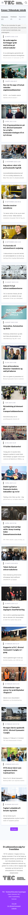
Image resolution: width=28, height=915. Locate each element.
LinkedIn (14, 908)
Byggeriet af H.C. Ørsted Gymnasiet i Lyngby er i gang (13, 649)
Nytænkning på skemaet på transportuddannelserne (13, 408)
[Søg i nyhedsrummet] (26, 2)
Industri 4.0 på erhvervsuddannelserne (12, 287)
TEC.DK (14, 904)
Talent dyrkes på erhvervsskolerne (10, 568)
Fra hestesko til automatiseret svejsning (13, 247)
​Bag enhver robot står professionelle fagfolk (12, 166)
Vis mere (14, 829)
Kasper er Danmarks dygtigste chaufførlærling (14, 608)
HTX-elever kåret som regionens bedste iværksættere (12, 770)
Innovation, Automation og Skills (13, 327)
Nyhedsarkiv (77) (4, 18)
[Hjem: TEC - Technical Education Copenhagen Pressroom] (13, 2)
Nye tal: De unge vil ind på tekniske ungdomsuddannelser (13, 87)
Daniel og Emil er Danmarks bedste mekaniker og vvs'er (11, 489)
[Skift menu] (2, 2)
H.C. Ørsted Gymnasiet (14, 906)
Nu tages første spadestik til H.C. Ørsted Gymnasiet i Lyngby (13, 730)
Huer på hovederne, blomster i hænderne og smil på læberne (12, 368)
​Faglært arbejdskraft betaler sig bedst (12, 809)
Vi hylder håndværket (12, 446)
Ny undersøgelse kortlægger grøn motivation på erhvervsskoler (10, 44)
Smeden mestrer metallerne (10, 206)
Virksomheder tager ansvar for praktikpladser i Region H (13, 690)
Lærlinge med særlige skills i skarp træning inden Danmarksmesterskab (12, 530)
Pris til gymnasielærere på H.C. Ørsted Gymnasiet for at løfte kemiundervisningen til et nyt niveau (14, 130)
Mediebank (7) (14, 18)
